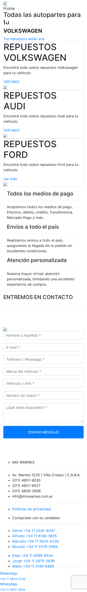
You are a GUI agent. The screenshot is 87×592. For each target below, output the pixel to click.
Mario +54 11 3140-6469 (33, 566)
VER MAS (11, 81)
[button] (6, 20)
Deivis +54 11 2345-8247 (33, 530)
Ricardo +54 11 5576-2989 (35, 546)
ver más (10, 179)
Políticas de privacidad (31, 509)
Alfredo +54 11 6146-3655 (34, 536)
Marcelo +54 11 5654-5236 (35, 541)
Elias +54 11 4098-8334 (32, 555)
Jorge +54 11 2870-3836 (33, 561)
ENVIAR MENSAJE (43, 432)
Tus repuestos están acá (23, 39)
